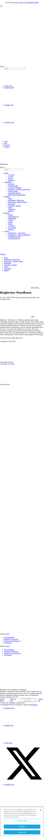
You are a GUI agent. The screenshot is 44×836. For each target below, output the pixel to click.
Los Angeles (12, 227)
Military (10, 211)
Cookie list (40, 700)
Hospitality (11, 204)
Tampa (10, 222)
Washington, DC (13, 217)
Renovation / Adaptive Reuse (17, 202)
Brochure (7, 145)
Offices (10, 215)
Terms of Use (13, 700)
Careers (6, 231)
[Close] (40, 810)
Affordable (11, 209)
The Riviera (8, 643)
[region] (22, 821)
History (10, 178)
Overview (11, 175)
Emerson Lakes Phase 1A (12, 641)
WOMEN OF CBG (14, 237)
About (6, 173)
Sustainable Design (14, 193)
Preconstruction (13, 186)
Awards (10, 176)
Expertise (11, 184)
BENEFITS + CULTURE (16, 233)
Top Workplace (33, 705)
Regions (6, 213)
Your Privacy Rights (28, 700)
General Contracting (14, 187)
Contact (6, 147)
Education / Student (14, 206)
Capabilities (8, 182)
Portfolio (7, 197)
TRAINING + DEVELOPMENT (19, 235)
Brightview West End (11, 639)
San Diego (11, 226)
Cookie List (16, 817)
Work (10, 198)
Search (2, 66)
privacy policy (2, 700)
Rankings (11, 180)
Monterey (11, 229)
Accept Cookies (22, 832)
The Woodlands (9, 637)
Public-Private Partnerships (17, 195)
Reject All (22, 826)
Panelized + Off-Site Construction (19, 189)
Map (5, 143)
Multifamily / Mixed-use (16, 200)
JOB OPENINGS (14, 238)
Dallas (10, 224)
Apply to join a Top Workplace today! (26, 2)
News (6, 141)
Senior (10, 207)
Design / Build (13, 191)
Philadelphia (12, 218)
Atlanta (10, 220)
